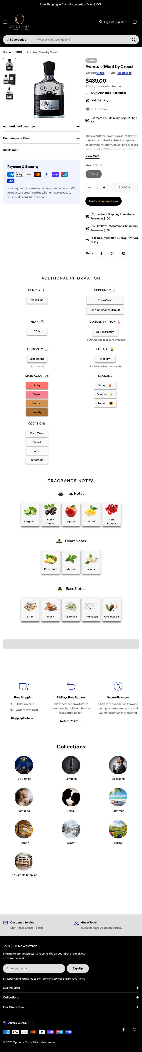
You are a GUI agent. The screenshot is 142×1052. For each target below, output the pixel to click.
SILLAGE (102, 349)
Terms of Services (51, 978)
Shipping (90, 86)
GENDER (34, 290)
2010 (19, 52)
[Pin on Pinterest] (123, 253)
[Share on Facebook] (101, 253)
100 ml (95, 175)
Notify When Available (103, 201)
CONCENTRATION (102, 321)
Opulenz (18, 1042)
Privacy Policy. (77, 978)
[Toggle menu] (5, 22)
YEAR (34, 321)
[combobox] (71, 39)
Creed (100, 72)
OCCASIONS (37, 423)
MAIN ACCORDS (37, 375)
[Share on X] (112, 253)
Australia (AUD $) (19, 1023)
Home (7, 52)
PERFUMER (102, 290)
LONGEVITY (34, 349)
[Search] (134, 39)
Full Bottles (124, 72)
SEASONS (105, 375)
